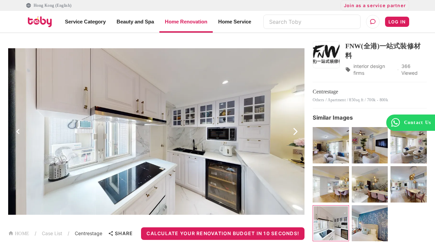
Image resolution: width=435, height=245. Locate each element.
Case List (52, 233)
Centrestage (88, 233)
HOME (22, 233)
